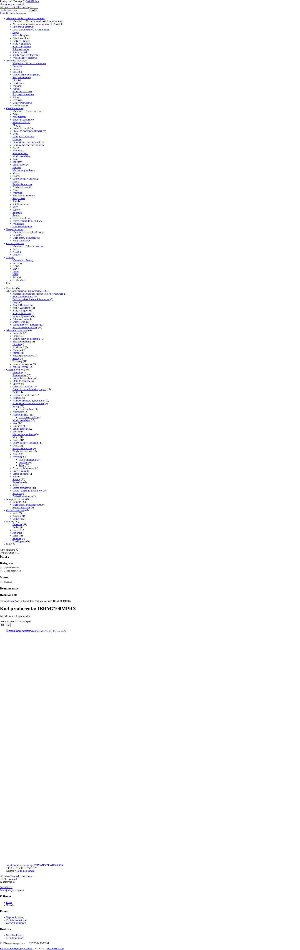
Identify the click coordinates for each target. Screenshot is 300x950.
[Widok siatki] (2, 625)
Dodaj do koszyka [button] (25, 871)
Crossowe (17, 263)
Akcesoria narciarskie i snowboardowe (25, 18)
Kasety (15, 147)
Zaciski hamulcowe (22, 226)
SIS (8, 282)
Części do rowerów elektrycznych (29, 131)
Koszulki (16, 252)
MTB (15, 274)
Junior (15, 271)
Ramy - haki (18, 198)
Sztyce (15, 215)
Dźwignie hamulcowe (23, 136)
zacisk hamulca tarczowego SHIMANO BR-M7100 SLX (34, 865)
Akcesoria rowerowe (16, 60)
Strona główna (7, 601)
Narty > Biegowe (21, 41)
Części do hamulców (22, 128)
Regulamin (5, 948)
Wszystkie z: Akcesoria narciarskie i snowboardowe (38, 21)
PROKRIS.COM (55, 948)
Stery (15, 207)
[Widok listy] (8, 625)
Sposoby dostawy (15, 935)
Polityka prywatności (16, 920)
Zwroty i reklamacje (16, 923)
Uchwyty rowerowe (22, 102)
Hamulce (16, 139)
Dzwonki (17, 71)
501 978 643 (32, 1)
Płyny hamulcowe (21, 240)
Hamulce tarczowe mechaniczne (28, 145)
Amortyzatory (19, 116)
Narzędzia (17, 235)
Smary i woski (19, 52)
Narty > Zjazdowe (21, 46)
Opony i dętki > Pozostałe (25, 178)
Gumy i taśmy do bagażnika (26, 74)
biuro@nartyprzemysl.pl (12, 4)
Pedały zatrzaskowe (22, 187)
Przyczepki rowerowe (23, 94)
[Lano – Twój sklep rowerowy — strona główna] (16, 7)
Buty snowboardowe (22, 26)
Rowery (10, 257)
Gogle (15, 32)
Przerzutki (17, 192)
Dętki (15, 133)
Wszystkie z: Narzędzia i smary (27, 232)
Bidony (16, 69)
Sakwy (15, 97)
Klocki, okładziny (21, 156)
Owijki (15, 181)
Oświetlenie (18, 83)
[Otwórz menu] (25, 13)
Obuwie (16, 254)
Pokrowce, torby (20, 49)
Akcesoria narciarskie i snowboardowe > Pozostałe (37, 24)
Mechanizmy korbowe (23, 170)
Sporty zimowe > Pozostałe (26, 55)
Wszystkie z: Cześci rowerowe (27, 111)
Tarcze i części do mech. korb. (27, 221)
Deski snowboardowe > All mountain (31, 29)
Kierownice (18, 150)
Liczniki (16, 80)
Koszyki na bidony (21, 77)
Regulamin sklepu (15, 917)
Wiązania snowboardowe (24, 57)
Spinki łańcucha (20, 204)
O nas (9, 902)
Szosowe (16, 277)
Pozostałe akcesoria (22, 91)
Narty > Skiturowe (21, 43)
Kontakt (10, 905)
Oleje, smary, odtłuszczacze (26, 237)
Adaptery (17, 114)
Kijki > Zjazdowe (21, 38)
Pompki (16, 88)
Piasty (15, 190)
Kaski (15, 249)
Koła (14, 159)
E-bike (15, 266)
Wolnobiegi (18, 223)
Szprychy (17, 212)
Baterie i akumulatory (23, 119)
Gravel (15, 268)
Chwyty (16, 125)
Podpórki (17, 86)
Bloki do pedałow (21, 122)
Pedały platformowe (22, 184)
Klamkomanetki (20, 153)
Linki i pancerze (20, 164)
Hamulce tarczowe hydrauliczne (28, 142)
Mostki (15, 173)
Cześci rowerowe (14, 108)
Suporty (16, 209)
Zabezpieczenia (20, 105)
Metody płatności (14, 938)
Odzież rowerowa (15, 243)
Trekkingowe (19, 280)
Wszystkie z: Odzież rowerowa (27, 246)
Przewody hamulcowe (23, 195)
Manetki (16, 167)
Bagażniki (17, 66)
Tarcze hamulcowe (21, 218)
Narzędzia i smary (15, 229)
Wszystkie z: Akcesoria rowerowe (29, 63)
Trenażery (17, 100)
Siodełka (16, 201)
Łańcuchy (17, 161)
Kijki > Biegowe (20, 35)
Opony (15, 176)
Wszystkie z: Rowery (23, 260)
